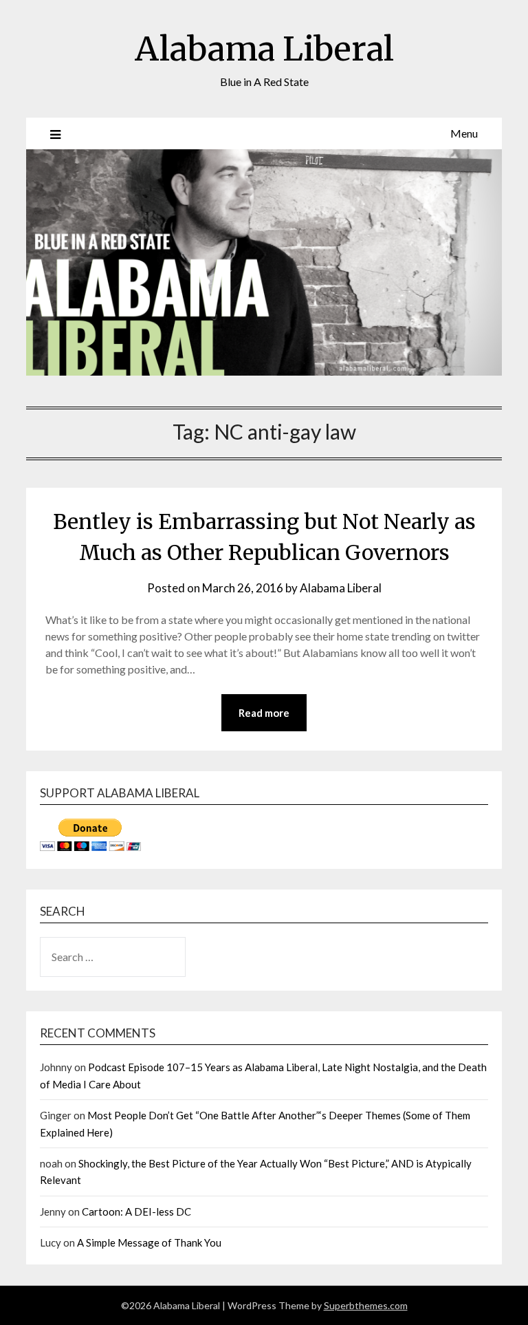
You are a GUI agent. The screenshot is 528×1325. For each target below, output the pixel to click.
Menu (464, 133)
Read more (264, 713)
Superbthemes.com (366, 1305)
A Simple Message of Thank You (149, 1242)
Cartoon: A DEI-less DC (136, 1211)
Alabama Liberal (264, 48)
